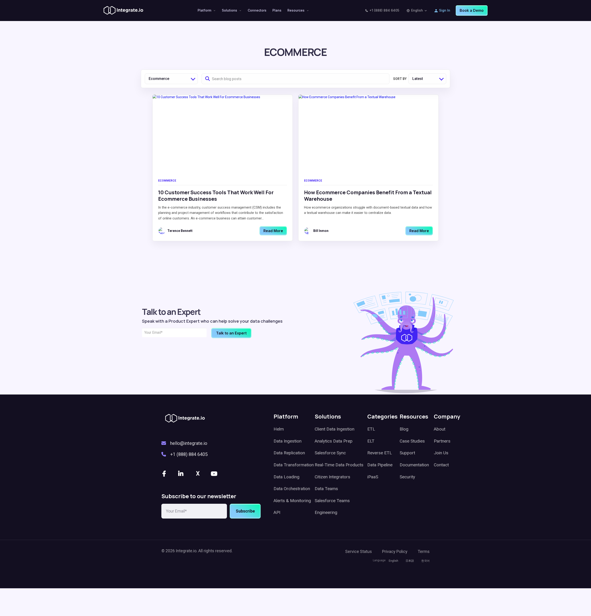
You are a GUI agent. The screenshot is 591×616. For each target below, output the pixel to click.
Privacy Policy (394, 551)
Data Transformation (294, 464)
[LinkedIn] (181, 473)
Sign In (444, 10)
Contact (441, 464)
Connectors (257, 10)
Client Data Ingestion (334, 429)
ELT (370, 441)
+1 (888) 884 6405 (384, 10)
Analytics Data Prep (334, 441)
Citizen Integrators (332, 476)
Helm (279, 429)
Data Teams (326, 488)
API (277, 512)
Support (407, 452)
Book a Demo (472, 10)
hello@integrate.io (188, 443)
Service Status (358, 551)
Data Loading (286, 476)
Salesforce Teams (332, 500)
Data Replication (289, 452)
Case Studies (412, 441)
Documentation (414, 464)
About (439, 429)
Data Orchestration (292, 488)
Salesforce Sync (330, 452)
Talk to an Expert (231, 333)
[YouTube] (214, 473)
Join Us (441, 452)
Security (407, 476)
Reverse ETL (379, 452)
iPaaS (372, 476)
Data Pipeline (379, 464)
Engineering (326, 512)
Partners (442, 441)
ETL (371, 429)
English (417, 10)
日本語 (410, 560)
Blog (404, 429)
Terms (424, 551)
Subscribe (245, 511)
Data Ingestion (288, 441)
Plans (276, 10)
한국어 (425, 560)
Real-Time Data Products (339, 464)
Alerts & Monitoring (292, 500)
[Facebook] (164, 473)
